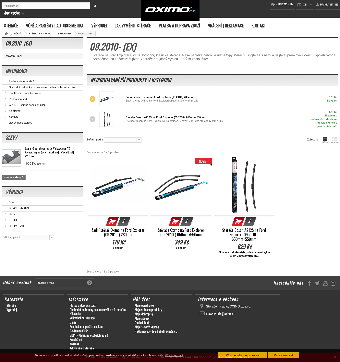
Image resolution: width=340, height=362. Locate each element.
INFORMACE (16, 71)
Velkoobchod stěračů (82, 318)
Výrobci (14, 192)
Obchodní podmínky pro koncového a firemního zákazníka (42, 87)
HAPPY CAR (16, 225)
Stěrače (11, 25)
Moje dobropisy (144, 314)
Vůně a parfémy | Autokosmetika (54, 25)
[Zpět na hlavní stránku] (6, 33)
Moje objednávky (144, 305)
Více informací (174, 355)
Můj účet (141, 299)
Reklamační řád (17, 99)
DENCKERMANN (18, 208)
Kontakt (259, 25)
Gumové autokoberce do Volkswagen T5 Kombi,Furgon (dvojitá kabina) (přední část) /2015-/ (49, 152)
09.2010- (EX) (14, 55)
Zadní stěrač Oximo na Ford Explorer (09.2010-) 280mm (159, 97)
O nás (73, 322)
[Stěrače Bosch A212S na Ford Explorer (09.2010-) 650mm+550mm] (244, 185)
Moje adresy (142, 318)
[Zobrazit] (124, 221)
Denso (12, 214)
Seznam (334, 142)
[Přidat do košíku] (112, 221)
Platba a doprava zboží (179, 25)
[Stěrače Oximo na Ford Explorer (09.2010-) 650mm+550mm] (181, 185)
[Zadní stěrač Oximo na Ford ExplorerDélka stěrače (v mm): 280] (112, 98)
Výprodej (99, 25)
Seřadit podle (95, 139)
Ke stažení (14, 110)
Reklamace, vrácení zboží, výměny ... (156, 331)
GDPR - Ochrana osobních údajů (27, 104)
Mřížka (325, 142)
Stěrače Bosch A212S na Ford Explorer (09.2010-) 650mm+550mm (165, 117)
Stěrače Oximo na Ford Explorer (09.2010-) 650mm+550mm (181, 232)
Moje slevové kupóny (147, 327)
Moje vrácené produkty (148, 309)
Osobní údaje (142, 322)
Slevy (11, 137)
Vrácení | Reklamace (226, 25)
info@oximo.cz (226, 313)
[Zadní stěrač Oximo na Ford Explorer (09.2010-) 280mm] (118, 185)
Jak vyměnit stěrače (133, 25)
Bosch (12, 202)
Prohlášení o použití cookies (24, 93)
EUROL (13, 220)
